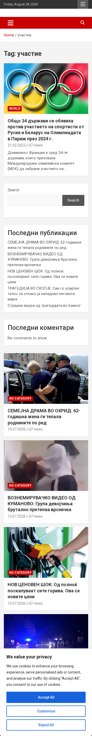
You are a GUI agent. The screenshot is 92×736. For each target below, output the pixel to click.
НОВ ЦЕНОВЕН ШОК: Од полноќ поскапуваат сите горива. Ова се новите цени (43, 276)
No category (20, 398)
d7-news (36, 145)
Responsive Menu (82, 4)
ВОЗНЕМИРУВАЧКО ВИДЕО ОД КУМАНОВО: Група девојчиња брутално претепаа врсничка (42, 259)
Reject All (46, 725)
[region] (46, 692)
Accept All (46, 697)
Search (13, 190)
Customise (46, 711)
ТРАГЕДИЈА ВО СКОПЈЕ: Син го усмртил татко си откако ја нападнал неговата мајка (43, 293)
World (14, 108)
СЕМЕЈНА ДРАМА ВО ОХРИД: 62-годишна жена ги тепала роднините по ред (44, 416)
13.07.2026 (17, 429)
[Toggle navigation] (10, 23)
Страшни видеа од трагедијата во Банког (44, 305)
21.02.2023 (17, 145)
